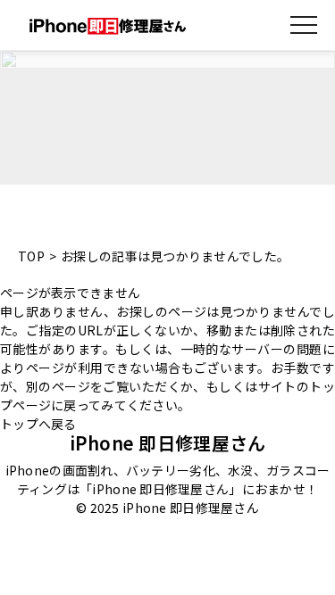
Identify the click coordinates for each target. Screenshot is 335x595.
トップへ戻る (38, 424)
